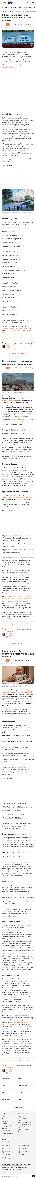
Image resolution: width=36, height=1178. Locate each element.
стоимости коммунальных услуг (13, 328)
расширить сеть (16, 1041)
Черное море (14, 624)
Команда (4, 1128)
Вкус (3, 1085)
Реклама (4, 1123)
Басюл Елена (8, 346)
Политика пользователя (22, 1117)
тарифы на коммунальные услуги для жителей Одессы (17, 692)
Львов (20, 1092)
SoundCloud (25, 1151)
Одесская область (26, 624)
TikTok (24, 1142)
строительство (21, 337)
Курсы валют (6, 1131)
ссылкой (30, 420)
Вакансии (5, 1119)
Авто (19, 1078)
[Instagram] (7, 637)
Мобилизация (6, 1100)
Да (33, 1176)
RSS (23, 1154)
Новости (13, 7)
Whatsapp (8, 1158)
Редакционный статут (24, 1124)
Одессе (11, 52)
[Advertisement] (18, 91)
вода (12, 337)
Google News (25, 1145)
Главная (4, 11)
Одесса (11, 11)
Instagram (8, 1151)
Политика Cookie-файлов (23, 1130)
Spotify (24, 1148)
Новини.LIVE (19, 420)
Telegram (7, 1145)
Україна (6, 7)
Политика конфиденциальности (24, 1121)
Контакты (5, 1121)
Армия (20, 7)
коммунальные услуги (17, 1060)
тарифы (5, 1060)
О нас (4, 1116)
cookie (15, 1176)
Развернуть (18, 1107)
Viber (6, 1148)
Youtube (7, 1142)
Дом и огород (22, 1085)
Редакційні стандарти (24, 1127)
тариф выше (20, 767)
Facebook (7, 1154)
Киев (3, 1092)
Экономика (27, 7)
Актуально (5, 1078)
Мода (19, 1100)
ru (28, 3)
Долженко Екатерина (9, 632)
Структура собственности (10, 1126)
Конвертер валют (7, 1133)
